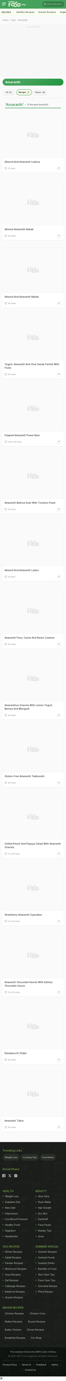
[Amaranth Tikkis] (33, 1094)
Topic (13, 20)
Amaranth (22, 20)
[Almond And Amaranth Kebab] (33, 270)
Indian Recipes (13, 1307)
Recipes (6, 12)
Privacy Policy (10, 1364)
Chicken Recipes (14, 1313)
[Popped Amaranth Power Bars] (33, 408)
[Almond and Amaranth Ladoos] (33, 135)
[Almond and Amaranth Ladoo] (33, 543)
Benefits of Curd (47, 1268)
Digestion (10, 1230)
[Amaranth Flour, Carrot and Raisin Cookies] (33, 611)
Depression (11, 1213)
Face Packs (44, 1224)
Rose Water (44, 1202)
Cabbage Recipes (15, 1286)
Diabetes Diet (12, 1202)
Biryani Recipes (36, 1321)
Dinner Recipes (13, 1251)
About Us (26, 1364)
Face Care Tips (46, 1280)
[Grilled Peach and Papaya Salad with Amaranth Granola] (33, 817)
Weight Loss (11, 1157)
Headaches (11, 1236)
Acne (41, 1236)
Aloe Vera (43, 1196)
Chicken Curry (38, 1313)
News (40, 92)
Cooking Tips (30, 1157)
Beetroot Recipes (15, 1291)
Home (6, 20)
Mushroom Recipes (16, 1268)
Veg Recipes (11, 1246)
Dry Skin (42, 1213)
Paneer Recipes (14, 1263)
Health (8, 1191)
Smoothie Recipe (47, 1286)
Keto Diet (10, 1207)
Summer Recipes (47, 1251)
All (9, 92)
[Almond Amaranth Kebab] (33, 202)
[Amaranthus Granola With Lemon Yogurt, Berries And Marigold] (33, 678)
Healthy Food (12, 1224)
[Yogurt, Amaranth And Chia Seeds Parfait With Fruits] (33, 337)
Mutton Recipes (13, 1321)
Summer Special (47, 1246)
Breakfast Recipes (15, 1337)
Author (54, 1364)
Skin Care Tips (46, 1274)
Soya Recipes (13, 1274)
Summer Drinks (46, 1263)
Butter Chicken (13, 1329)
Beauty (41, 1191)
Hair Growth (44, 1207)
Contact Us (30, 1370)
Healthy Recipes (25, 12)
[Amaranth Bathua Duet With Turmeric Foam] (33, 476)
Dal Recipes (11, 1280)
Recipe (24, 92)
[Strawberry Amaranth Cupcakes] (33, 888)
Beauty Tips (44, 1230)
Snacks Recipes (47, 12)
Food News (48, 1157)
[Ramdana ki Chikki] (33, 1026)
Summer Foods (46, 1257)
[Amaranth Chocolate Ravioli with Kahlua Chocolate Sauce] (33, 955)
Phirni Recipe (45, 1291)
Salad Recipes (13, 1257)
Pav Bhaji (36, 1337)
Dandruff (43, 1219)
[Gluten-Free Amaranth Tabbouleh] (33, 749)
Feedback (41, 1364)
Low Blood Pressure (16, 1219)
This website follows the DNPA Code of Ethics (33, 1352)
